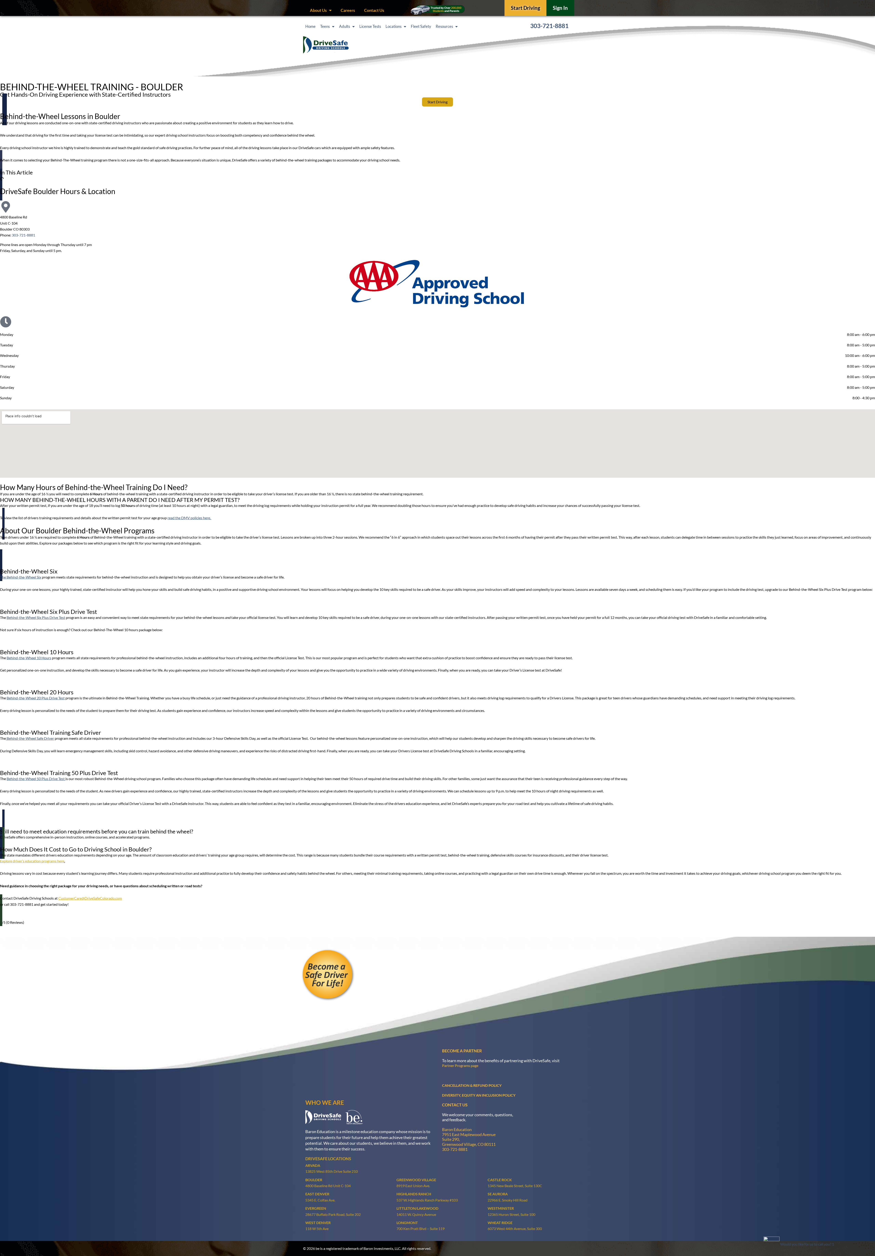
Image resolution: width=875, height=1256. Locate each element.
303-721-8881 (549, 25)
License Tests (370, 26)
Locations (393, 26)
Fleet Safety (421, 26)
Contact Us (374, 10)
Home (310, 26)
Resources (444, 26)
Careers (348, 10)
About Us (318, 10)
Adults (344, 26)
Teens (325, 26)
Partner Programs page (460, 1065)
